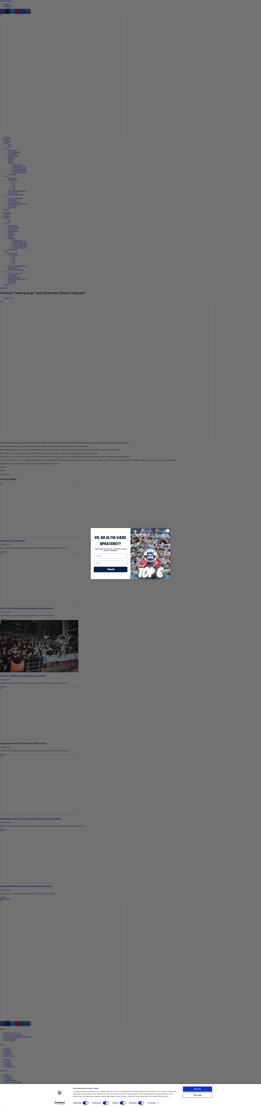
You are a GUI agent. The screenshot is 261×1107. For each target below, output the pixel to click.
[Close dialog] (167, 530)
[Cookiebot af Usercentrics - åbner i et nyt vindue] (60, 1103)
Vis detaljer (152, 1103)
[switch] (106, 1103)
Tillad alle (197, 1089)
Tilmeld (110, 569)
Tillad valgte (197, 1095)
